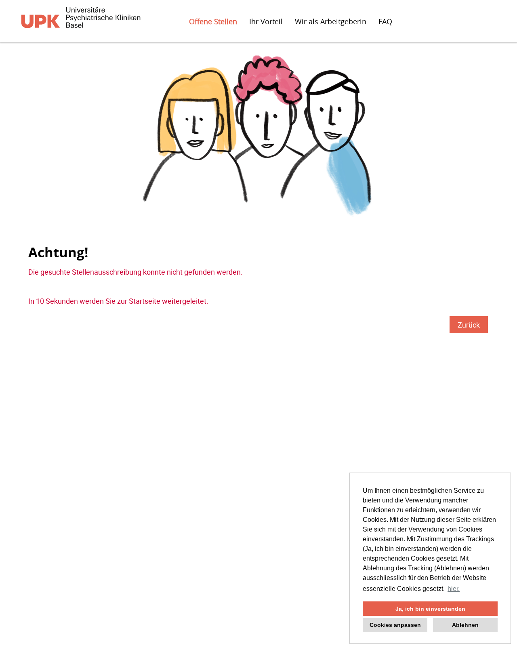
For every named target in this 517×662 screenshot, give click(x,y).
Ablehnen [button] (465, 625)
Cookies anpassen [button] (395, 625)
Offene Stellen (213, 21)
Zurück (469, 325)
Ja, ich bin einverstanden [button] (430, 608)
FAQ (385, 21)
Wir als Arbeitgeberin (330, 21)
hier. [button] (454, 588)
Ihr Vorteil (266, 21)
